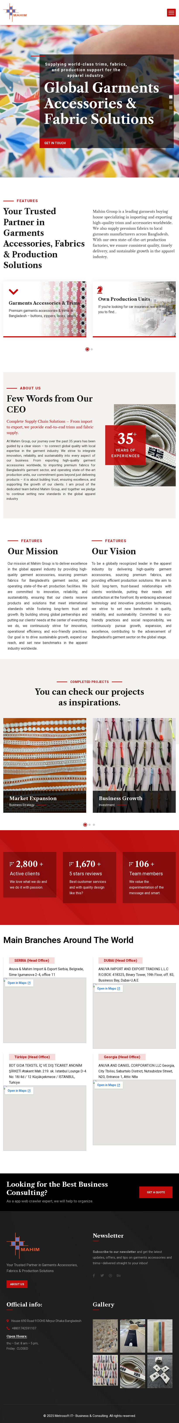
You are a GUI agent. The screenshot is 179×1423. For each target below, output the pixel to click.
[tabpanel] (45, 312)
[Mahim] (14, 12)
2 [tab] (92, 349)
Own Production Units (124, 299)
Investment (107, 805)
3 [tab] (94, 825)
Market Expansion (33, 798)
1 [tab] (87, 349)
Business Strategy (21, 805)
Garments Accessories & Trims (44, 303)
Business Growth (121, 798)
